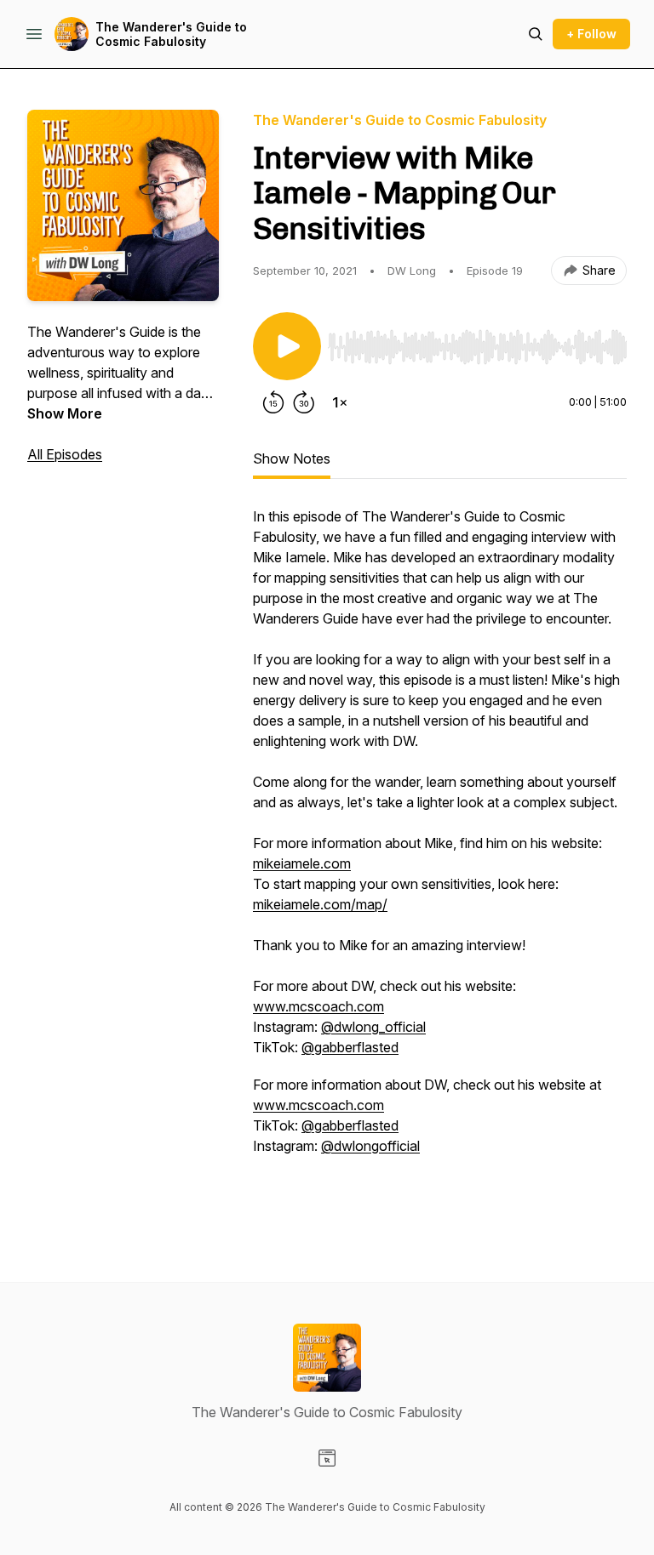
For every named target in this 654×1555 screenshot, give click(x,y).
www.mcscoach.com (318, 1006)
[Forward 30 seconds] (304, 402)
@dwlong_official (373, 1026)
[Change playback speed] (340, 402)
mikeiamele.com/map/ (320, 904)
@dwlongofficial (370, 1145)
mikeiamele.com (302, 863)
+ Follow (591, 33)
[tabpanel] (440, 860)
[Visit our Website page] (327, 1458)
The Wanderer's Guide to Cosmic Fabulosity (171, 34)
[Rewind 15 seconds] (273, 402)
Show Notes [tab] (291, 458)
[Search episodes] (535, 34)
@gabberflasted (350, 1047)
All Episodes (64, 454)
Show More (64, 413)
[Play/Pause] (287, 346)
